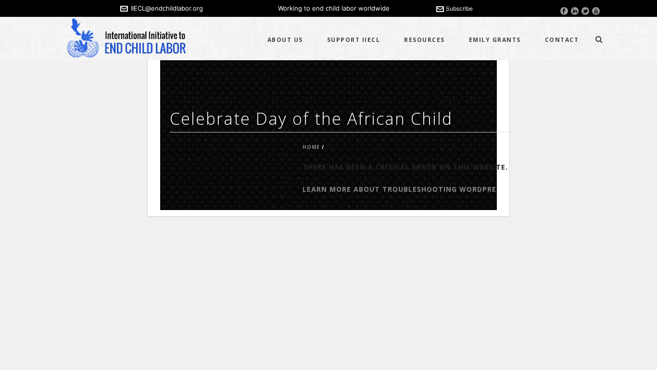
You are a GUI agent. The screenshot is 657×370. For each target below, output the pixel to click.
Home (311, 147)
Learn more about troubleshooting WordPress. (405, 189)
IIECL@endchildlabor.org (167, 8)
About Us (285, 40)
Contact (562, 40)
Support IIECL (353, 40)
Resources (424, 40)
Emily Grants (495, 40)
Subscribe (459, 8)
